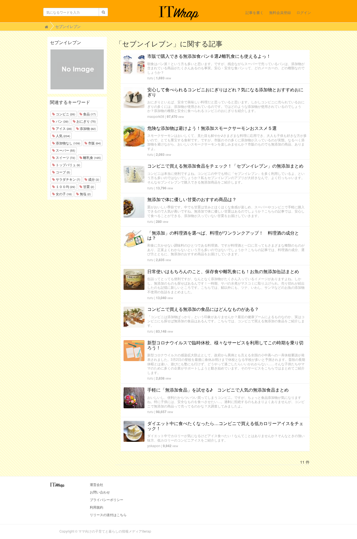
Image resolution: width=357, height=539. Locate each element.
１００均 (65, 186)
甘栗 (88, 186)
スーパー (65, 150)
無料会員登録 (280, 12)
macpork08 (155, 116)
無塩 (85, 193)
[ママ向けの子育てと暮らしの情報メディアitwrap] (178, 13)
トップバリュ (67, 164)
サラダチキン (67, 179)
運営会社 (96, 484)
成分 (93, 179)
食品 (89, 113)
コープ (62, 172)
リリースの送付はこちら (108, 514)
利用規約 (96, 507)
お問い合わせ (100, 492)
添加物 (87, 128)
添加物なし (67, 142)
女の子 (63, 193)
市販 (94, 142)
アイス (63, 128)
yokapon (153, 445)
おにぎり (86, 121)
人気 (62, 135)
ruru (150, 77)
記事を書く (254, 12)
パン (61, 121)
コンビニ (65, 113)
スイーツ (65, 157)
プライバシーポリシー (106, 499)
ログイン (303, 12)
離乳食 (91, 157)
